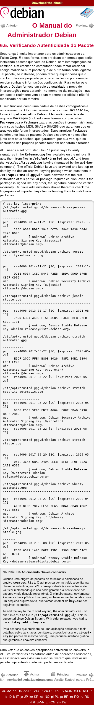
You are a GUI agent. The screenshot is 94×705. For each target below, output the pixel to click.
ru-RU (85, 696)
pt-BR (64, 696)
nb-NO (45, 696)
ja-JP (24, 696)
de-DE (28, 691)
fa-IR (68, 691)
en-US (48, 691)
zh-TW (61, 702)
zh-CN (50, 702)
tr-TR (31, 702)
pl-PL (55, 696)
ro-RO (74, 696)
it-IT (16, 696)
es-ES (59, 691)
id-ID (8, 696)
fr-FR (77, 691)
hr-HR (87, 691)
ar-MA (6, 691)
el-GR (38, 691)
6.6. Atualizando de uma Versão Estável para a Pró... (56, 677)
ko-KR (33, 696)
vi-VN (40, 702)
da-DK (17, 691)
